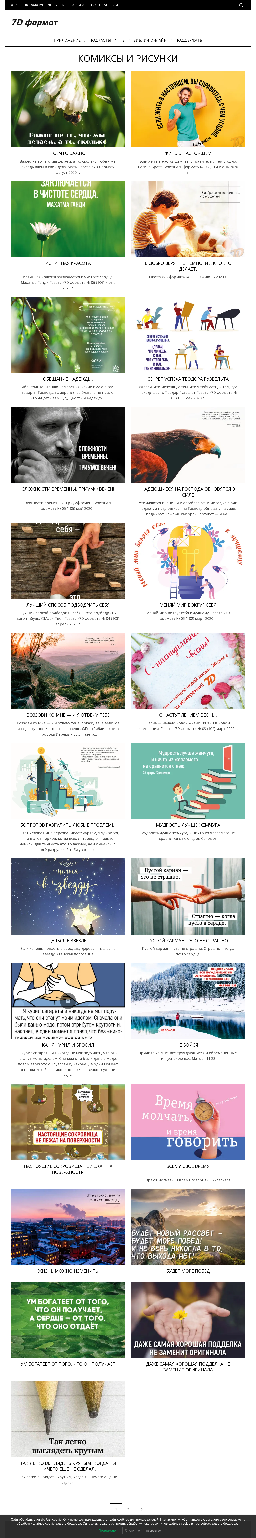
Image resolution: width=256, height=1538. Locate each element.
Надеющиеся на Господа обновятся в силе (188, 492)
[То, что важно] (68, 109)
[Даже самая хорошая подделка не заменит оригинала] (188, 1320)
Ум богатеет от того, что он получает (68, 1364)
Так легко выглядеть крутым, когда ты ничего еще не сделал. (68, 1466)
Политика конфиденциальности (94, 5)
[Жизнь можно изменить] (68, 1227)
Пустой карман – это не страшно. (188, 940)
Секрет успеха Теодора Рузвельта (188, 379)
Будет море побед (188, 1271)
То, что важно (68, 153)
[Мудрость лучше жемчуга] (188, 781)
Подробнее (153, 1530)
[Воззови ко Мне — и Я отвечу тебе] (68, 671)
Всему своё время (188, 1166)
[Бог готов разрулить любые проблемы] (68, 781)
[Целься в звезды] (68, 896)
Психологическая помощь (44, 5)
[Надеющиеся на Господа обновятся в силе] (188, 445)
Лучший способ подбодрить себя (68, 605)
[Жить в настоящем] (188, 109)
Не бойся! (188, 1045)
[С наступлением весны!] (188, 671)
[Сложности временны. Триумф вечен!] (68, 445)
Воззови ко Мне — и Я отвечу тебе (68, 715)
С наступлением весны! (188, 715)
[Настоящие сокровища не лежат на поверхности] (68, 1122)
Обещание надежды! (68, 379)
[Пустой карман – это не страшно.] (188, 896)
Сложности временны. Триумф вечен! (68, 489)
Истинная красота (68, 263)
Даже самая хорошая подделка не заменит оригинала (188, 1367)
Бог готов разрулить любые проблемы (68, 825)
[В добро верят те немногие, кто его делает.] (188, 219)
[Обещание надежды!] (68, 335)
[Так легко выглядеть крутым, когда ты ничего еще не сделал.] (68, 1419)
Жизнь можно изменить (68, 1271)
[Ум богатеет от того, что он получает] (68, 1320)
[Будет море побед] (188, 1227)
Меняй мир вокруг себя (188, 605)
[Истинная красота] (68, 219)
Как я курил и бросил (68, 1045)
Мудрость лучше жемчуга (188, 825)
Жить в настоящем (188, 153)
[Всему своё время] (188, 1122)
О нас (15, 5)
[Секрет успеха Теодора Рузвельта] (188, 335)
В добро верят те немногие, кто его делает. (188, 266)
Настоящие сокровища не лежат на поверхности (68, 1169)
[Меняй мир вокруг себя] (188, 561)
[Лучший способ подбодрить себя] (68, 561)
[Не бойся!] (188, 1001)
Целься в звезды (68, 940)
